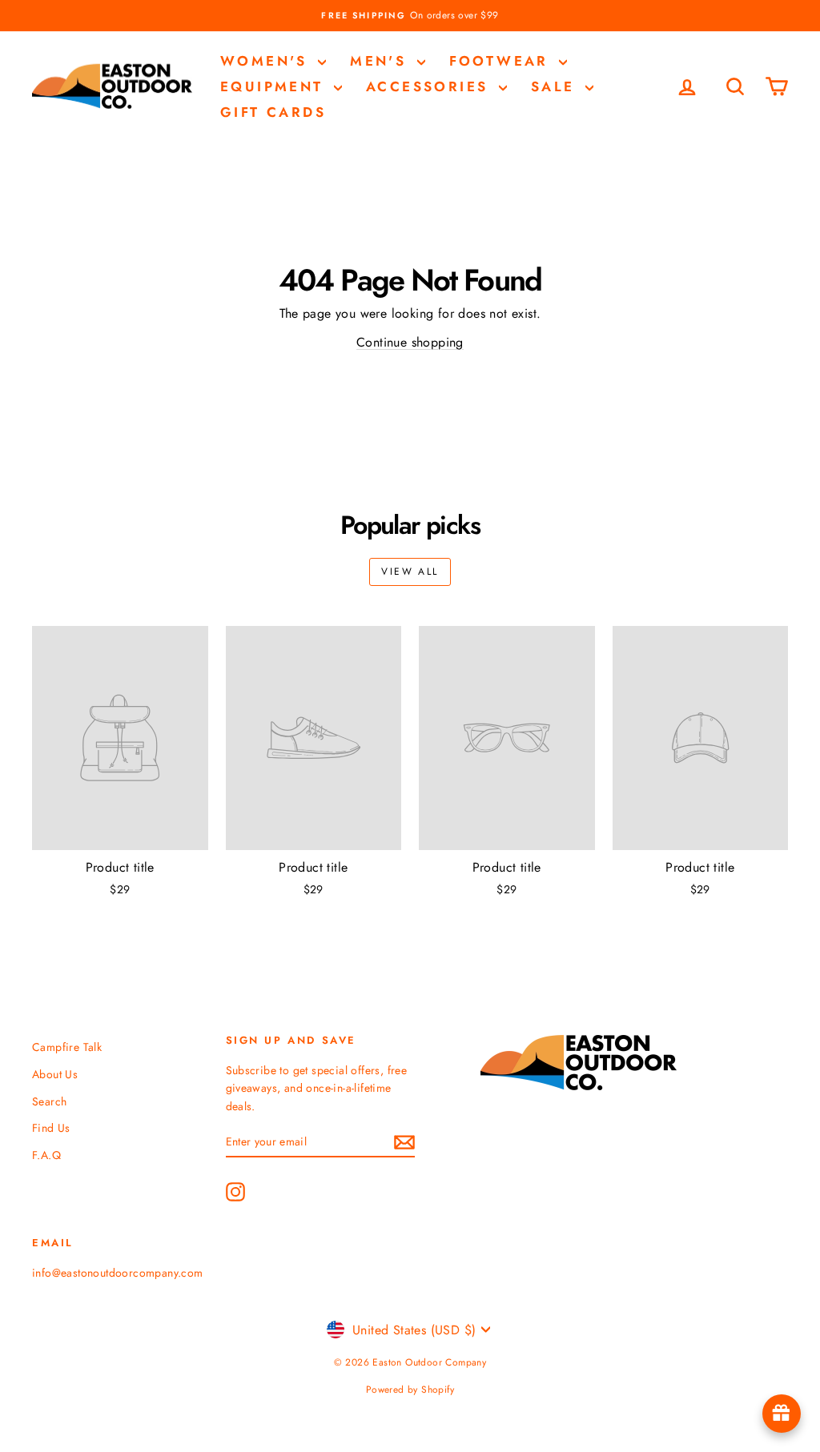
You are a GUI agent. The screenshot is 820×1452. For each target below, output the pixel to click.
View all (409, 571)
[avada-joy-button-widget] (781, 1413)
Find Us (51, 1128)
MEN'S (381, 60)
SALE (556, 86)
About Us (55, 1074)
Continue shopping (410, 342)
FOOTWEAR (502, 60)
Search (49, 1101)
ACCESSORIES (430, 86)
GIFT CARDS (273, 112)
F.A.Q (46, 1155)
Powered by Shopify (410, 1389)
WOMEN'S (267, 60)
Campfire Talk (67, 1047)
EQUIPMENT (275, 86)
